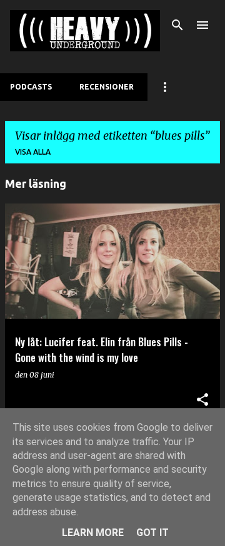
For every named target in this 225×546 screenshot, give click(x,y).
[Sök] (177, 25)
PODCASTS (31, 87)
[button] (202, 400)
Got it (152, 532)
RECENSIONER (106, 87)
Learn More (93, 532)
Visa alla (33, 152)
